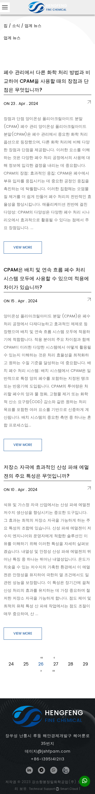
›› (53, 670)
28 (70, 664)
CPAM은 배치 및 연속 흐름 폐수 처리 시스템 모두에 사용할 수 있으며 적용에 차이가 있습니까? (46, 279)
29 (85, 664)
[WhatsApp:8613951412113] (84, 781)
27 (55, 664)
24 (11, 664)
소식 (16, 26)
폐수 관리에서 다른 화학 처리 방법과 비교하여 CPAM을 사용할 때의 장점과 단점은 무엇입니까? (47, 81)
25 (25, 664)
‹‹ (41, 657)
